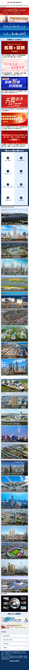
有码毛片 (12, 667)
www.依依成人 (21, 667)
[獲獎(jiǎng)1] (14, 26)
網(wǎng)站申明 (15, 661)
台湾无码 (16, 667)
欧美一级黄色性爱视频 (5, 667)
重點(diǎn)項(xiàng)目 (8, 207)
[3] (14, 34)
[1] (14, 19)
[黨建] (14, 11)
